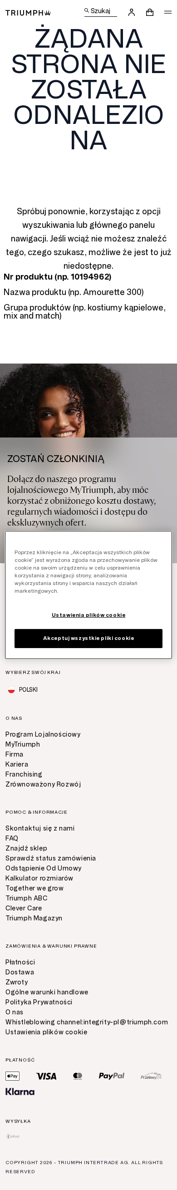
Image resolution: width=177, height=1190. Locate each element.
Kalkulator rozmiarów (39, 878)
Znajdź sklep (26, 848)
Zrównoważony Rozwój (43, 784)
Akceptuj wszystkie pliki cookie (88, 638)
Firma (14, 754)
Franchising (24, 774)
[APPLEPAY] (12, 1076)
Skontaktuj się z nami (40, 828)
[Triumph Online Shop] (28, 12)
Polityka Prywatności (39, 1002)
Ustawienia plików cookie (46, 1032)
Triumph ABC (26, 898)
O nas (14, 1012)
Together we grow (34, 888)
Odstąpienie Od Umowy (43, 868)
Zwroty (16, 982)
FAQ (12, 838)
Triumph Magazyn (34, 918)
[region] (89, 595)
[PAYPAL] (111, 1076)
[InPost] (12, 1136)
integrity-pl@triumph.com (126, 1022)
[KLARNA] (19, 1091)
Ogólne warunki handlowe (46, 992)
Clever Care (23, 908)
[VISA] (46, 1076)
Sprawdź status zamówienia (50, 858)
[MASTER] (78, 1076)
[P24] (151, 1076)
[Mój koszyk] (149, 12)
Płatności (20, 962)
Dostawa (19, 972)
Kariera (16, 764)
